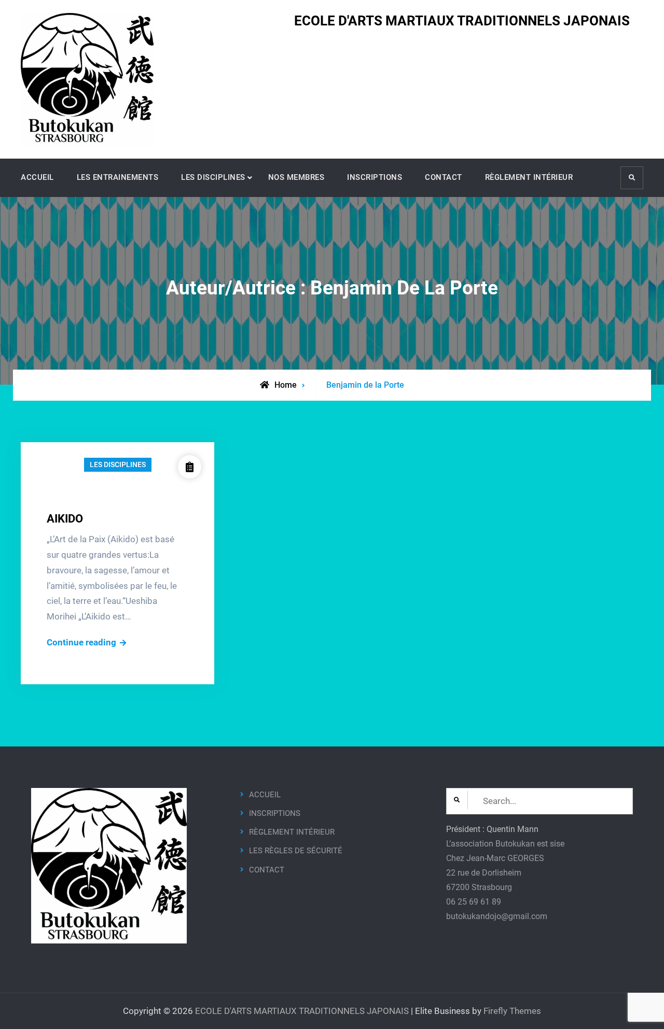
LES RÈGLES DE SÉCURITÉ (295, 850)
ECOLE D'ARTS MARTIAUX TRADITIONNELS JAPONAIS (462, 21)
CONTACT (443, 177)
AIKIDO (65, 518)
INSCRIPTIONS (374, 177)
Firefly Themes (512, 1011)
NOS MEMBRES (296, 177)
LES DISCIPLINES (213, 177)
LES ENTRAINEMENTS (118, 177)
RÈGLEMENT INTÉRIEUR (529, 177)
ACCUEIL (37, 177)
